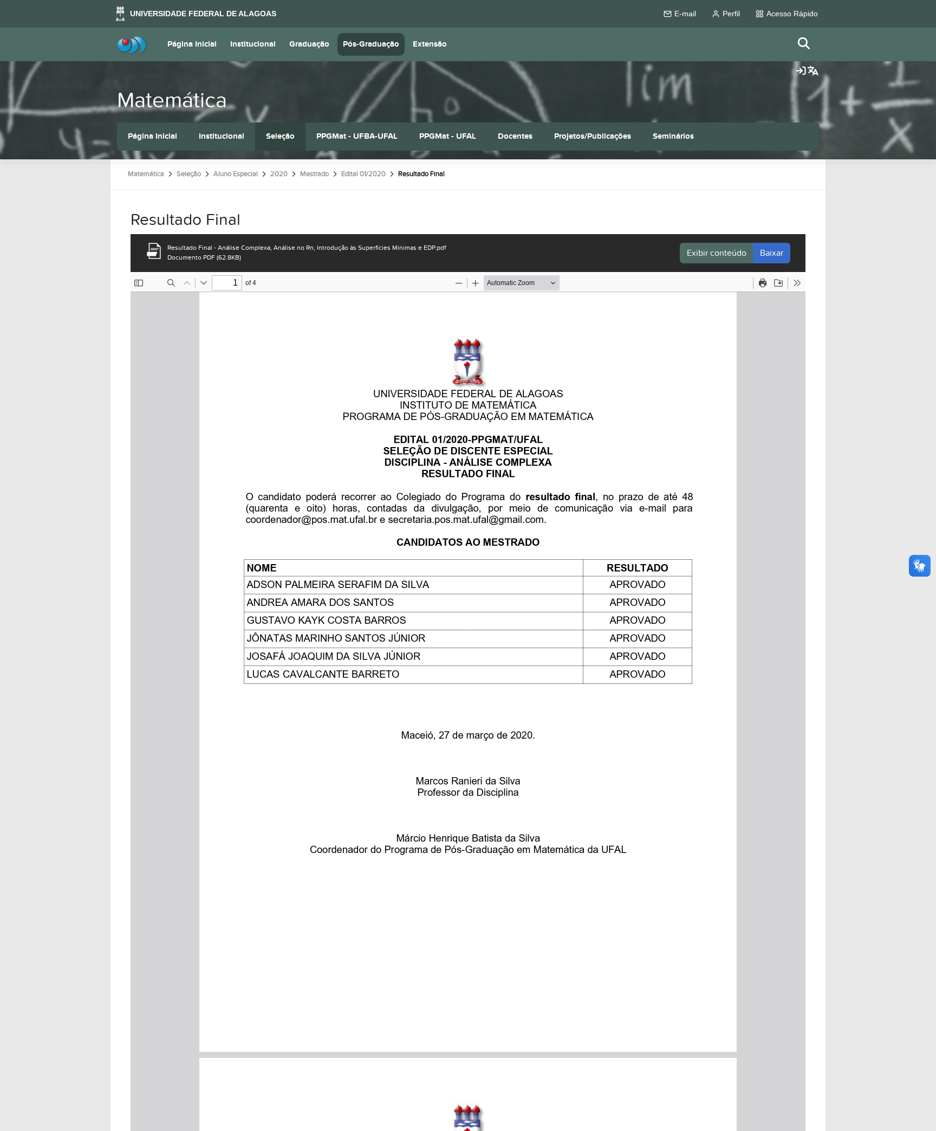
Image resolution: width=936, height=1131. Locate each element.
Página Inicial (192, 44)
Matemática (172, 100)
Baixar (771, 253)
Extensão (430, 44)
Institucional (253, 44)
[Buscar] (804, 44)
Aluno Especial (235, 174)
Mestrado (314, 174)
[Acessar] (801, 71)
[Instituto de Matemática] (131, 44)
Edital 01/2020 (363, 174)
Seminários (673, 136)
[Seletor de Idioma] (813, 71)
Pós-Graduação (371, 44)
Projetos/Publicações (592, 136)
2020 (279, 174)
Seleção (280, 136)
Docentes (515, 136)
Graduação (309, 44)
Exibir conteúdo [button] (716, 253)
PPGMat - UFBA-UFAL (357, 136)
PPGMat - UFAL (447, 136)
